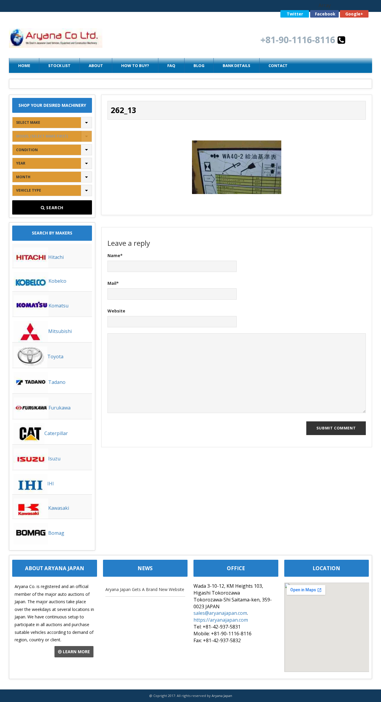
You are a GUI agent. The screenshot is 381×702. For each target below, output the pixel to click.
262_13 (123, 110)
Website (116, 311)
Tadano (56, 382)
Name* (115, 255)
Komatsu (58, 305)
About (96, 65)
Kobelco (57, 281)
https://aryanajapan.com (220, 620)
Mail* (113, 283)
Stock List (59, 65)
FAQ (171, 65)
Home (24, 65)
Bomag (56, 533)
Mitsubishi (60, 331)
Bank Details (236, 65)
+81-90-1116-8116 (299, 40)
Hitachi (56, 257)
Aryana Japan (222, 695)
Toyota (55, 356)
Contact (278, 65)
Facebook (325, 14)
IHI (50, 483)
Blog (198, 65)
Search (54, 207)
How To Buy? (135, 65)
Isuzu (54, 458)
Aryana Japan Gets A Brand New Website (144, 589)
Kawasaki (58, 508)
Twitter (295, 14)
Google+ (354, 14)
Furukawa (60, 407)
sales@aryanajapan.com (220, 613)
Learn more (76, 651)
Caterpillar (56, 433)
